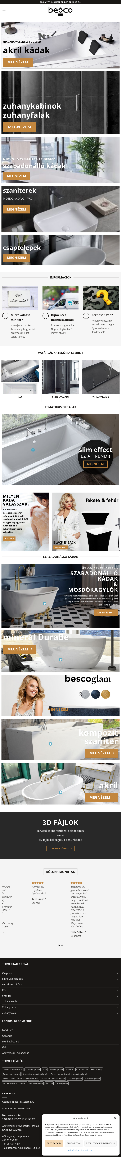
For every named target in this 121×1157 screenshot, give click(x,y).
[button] (115, 1118)
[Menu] (4, 11)
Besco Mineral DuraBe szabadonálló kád (20, 1078)
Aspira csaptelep (32, 1069)
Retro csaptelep (36, 1083)
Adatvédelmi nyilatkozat (15, 1053)
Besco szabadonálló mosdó (53, 1078)
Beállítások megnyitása (100, 1143)
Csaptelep (7, 973)
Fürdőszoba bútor (12, 984)
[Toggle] (117, 973)
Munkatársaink (10, 1041)
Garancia (7, 1035)
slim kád (49, 1083)
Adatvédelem (73, 1150)
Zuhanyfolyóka (10, 1001)
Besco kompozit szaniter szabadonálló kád (69, 1074)
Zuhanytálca (9, 1013)
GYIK (4, 1047)
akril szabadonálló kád (13, 1069)
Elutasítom (74, 1143)
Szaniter (6, 995)
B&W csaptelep (56, 1069)
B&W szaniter (82, 1069)
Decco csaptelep (75, 1078)
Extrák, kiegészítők (12, 978)
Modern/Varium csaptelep (14, 1083)
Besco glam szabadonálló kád (35, 1074)
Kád (4, 990)
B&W (44, 1069)
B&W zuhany (96, 1069)
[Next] (114, 376)
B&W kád (69, 1069)
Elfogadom (54, 1143)
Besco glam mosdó (11, 1074)
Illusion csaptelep (92, 1078)
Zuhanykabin (9, 1007)
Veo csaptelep (61, 1083)
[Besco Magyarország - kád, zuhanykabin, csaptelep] (60, 11)
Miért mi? (7, 1030)
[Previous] (6, 376)
